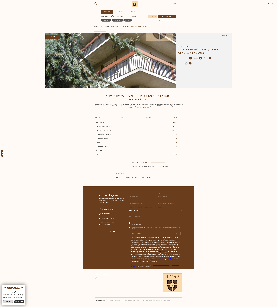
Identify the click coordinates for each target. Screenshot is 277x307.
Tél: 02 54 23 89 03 (107, 209)
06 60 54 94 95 (106, 214)
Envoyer (174, 233)
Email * (131, 201)
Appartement (115, 26)
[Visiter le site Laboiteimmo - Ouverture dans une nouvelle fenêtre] (100, 300)
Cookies (168, 300)
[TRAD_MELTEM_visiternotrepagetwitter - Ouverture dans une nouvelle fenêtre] (2, 153)
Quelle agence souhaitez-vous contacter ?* (146, 207)
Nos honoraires (136, 300)
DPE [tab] (175, 117)
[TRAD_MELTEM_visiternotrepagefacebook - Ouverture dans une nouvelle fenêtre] (2, 151)
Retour (101, 30)
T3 (120, 26)
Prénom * (161, 194)
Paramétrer (8, 301)
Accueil (96, 26)
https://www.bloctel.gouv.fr (166, 258)
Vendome (107, 26)
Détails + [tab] (124, 117)
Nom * (131, 194)
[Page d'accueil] (135, 4)
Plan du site (142, 300)
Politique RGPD (164, 300)
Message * (133, 215)
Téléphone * (162, 201)
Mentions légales (148, 300)
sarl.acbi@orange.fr (107, 218)
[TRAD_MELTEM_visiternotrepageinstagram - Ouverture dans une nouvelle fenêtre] (2, 156)
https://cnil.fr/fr (163, 251)
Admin (154, 300)
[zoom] (110, 60)
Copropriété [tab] (151, 117)
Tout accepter (19, 301)
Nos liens (158, 300)
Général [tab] (98, 117)
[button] (103, 85)
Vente (101, 26)
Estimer (133, 11)
